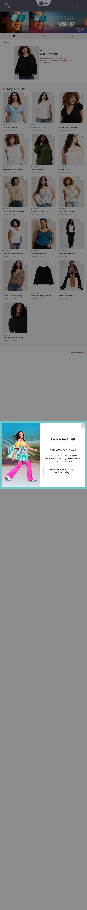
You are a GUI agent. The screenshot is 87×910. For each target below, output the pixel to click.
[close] (83, 425)
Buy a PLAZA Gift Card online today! (62, 471)
